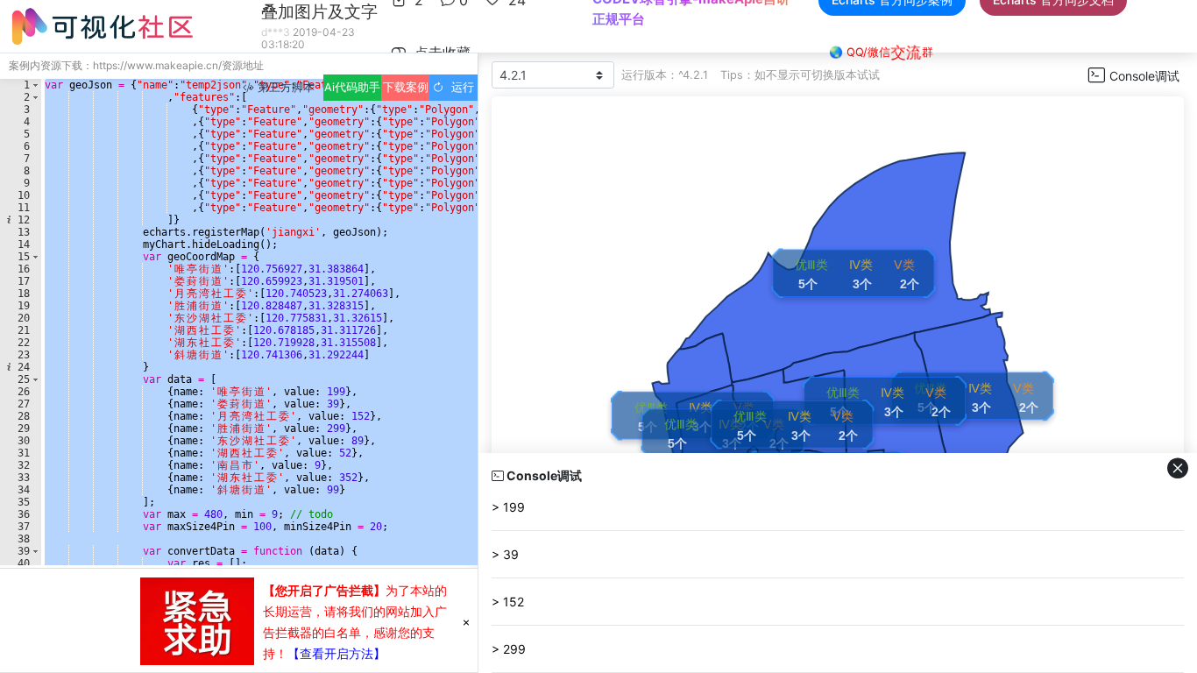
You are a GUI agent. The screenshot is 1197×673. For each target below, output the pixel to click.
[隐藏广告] (466, 621)
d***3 (275, 32)
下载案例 (406, 87)
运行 (459, 87)
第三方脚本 (284, 87)
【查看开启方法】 (336, 653)
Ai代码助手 (352, 87)
